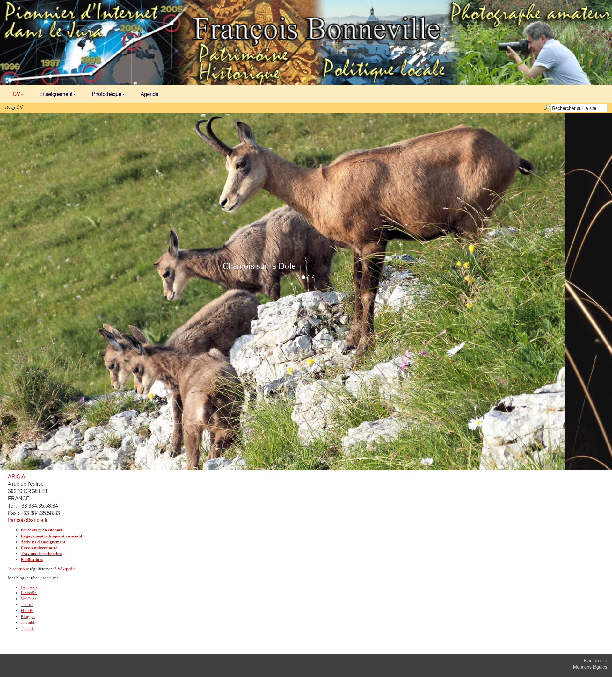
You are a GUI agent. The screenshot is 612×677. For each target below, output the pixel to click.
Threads (27, 628)
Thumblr (28, 622)
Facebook (29, 587)
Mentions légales (590, 667)
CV (16, 93)
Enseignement (56, 93)
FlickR (27, 610)
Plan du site (595, 660)
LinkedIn (29, 592)
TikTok (27, 604)
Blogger (28, 616)
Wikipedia (67, 568)
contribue (20, 568)
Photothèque (106, 93)
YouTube (29, 598)
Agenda (149, 93)
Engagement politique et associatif (51, 536)
